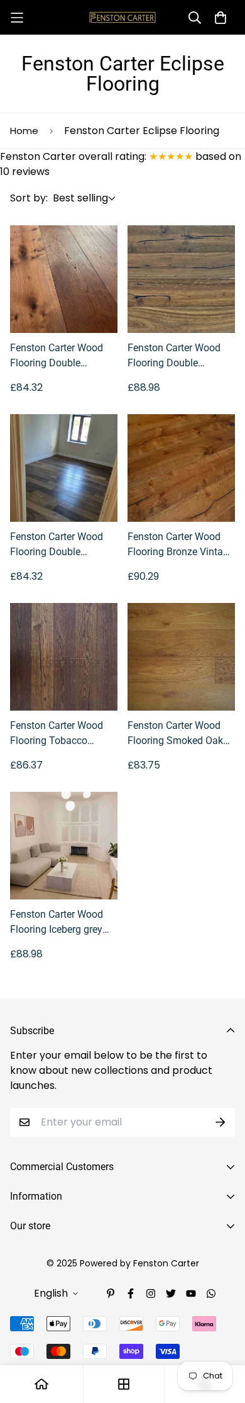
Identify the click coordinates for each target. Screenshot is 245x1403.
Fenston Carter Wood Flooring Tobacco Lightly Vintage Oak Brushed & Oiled (56, 733)
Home (24, 130)
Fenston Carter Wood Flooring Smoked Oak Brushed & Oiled (175, 733)
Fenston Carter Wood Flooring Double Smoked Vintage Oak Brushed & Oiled (174, 356)
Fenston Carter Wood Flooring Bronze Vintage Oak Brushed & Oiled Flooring (181, 545)
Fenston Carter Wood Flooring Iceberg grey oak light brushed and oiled (58, 922)
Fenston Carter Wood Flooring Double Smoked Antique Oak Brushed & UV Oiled (56, 545)
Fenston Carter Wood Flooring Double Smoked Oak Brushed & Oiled (62, 356)
